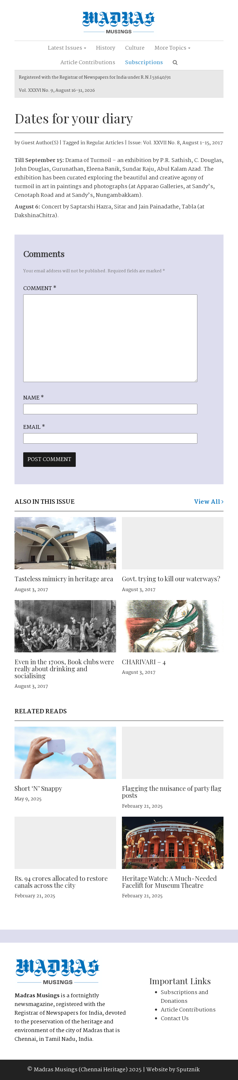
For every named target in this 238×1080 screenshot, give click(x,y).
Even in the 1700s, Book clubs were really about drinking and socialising (64, 668)
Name (33, 398)
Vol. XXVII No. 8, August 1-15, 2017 (183, 143)
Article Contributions (87, 62)
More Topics (170, 48)
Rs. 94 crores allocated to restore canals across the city (61, 882)
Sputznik (188, 1069)
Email (34, 427)
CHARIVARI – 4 (144, 661)
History (105, 48)
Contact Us (175, 1018)
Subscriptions (144, 62)
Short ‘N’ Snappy (38, 788)
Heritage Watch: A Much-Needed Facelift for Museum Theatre (169, 882)
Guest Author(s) (39, 143)
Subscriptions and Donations (184, 997)
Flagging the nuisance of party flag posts (171, 792)
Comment (39, 288)
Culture (135, 48)
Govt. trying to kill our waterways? (171, 578)
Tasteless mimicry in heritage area (64, 578)
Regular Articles (105, 143)
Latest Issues (65, 48)
